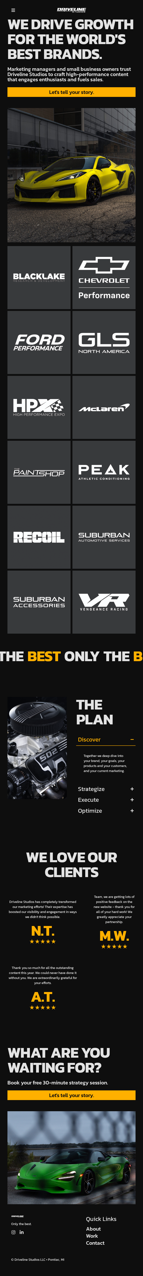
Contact (95, 1242)
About (93, 1228)
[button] (13, 10)
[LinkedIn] (21, 1232)
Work (92, 1235)
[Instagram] (13, 1232)
